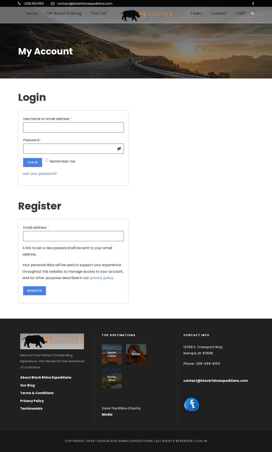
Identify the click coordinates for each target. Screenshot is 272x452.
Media (107, 414)
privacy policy (101, 277)
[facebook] (253, 3)
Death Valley (111, 354)
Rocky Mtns (112, 378)
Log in (32, 162)
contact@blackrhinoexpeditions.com (84, 3)
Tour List (99, 13)
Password (40, 140)
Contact (219, 13)
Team (196, 13)
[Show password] (119, 148)
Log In (201, 441)
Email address (43, 227)
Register (34, 290)
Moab (136, 354)
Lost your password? (40, 173)
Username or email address (54, 118)
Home (31, 13)
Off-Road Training (64, 13)
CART (241, 13)
